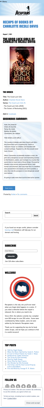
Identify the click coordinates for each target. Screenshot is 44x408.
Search (7, 213)
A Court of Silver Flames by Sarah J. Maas (22, 354)
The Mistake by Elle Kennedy (17, 363)
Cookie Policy (11, 398)
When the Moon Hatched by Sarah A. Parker (23, 352)
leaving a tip (9, 230)
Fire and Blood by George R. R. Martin (20, 368)
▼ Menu (3, 1)
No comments (22, 194)
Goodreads (12, 114)
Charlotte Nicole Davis (17, 100)
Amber (13, 194)
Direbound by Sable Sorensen (17, 356)
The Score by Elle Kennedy (17, 357)
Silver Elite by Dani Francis (17, 361)
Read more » (9, 188)
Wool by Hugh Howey (14, 359)
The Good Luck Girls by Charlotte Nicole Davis (19, 40)
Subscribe (11, 256)
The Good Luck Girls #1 (17, 103)
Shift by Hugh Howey (14, 350)
